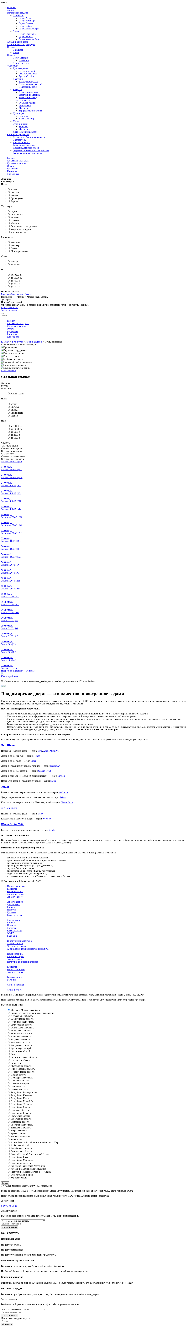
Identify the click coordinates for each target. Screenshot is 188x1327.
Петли (16, 121)
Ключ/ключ (24, 116)
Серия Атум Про (27, 20)
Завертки (17, 89)
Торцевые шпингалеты (30, 110)
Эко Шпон (18, 15)
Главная (11, 158)
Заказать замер (14, 959)
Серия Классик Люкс (29, 39)
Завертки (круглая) (28, 92)
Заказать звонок (9, 310)
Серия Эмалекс (26, 23)
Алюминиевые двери (17, 42)
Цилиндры (18, 113)
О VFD (10, 933)
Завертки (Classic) (28, 97)
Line (40, 751)
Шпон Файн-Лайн (12, 824)
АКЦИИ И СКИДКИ (18, 160)
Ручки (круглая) (27, 71)
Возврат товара (14, 915)
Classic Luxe (67, 802)
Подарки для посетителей (26, 147)
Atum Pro (54, 751)
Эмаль (16, 31)
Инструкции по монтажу (19, 941)
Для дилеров (13, 904)
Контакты (12, 171)
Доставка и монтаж (16, 163)
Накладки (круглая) (28, 81)
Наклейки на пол (21, 142)
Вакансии (12, 936)
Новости (11, 909)
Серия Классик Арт (28, 28)
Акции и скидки (15, 894)
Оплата (10, 166)
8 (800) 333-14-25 (9, 307)
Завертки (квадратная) (30, 95)
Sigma (53, 781)
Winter (63, 797)
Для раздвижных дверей (25, 132)
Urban (33, 761)
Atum (45, 751)
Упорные (23, 126)
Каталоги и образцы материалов (29, 137)
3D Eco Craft (9, 807)
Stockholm (63, 792)
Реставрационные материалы (27, 153)
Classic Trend (44, 771)
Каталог (11, 907)
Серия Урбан (25, 26)
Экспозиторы (19, 140)
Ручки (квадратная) (28, 73)
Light (40, 813)
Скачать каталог (15, 943)
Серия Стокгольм (27, 34)
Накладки (18, 79)
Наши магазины (15, 891)
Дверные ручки (20, 68)
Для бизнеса (13, 174)
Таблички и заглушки (24, 145)
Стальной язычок (27, 102)
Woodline (46, 818)
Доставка (11, 912)
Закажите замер (15, 897)
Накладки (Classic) (28, 87)
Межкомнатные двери (18, 12)
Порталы (11, 47)
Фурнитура (12, 65)
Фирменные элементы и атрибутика (31, 150)
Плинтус (11, 55)
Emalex (61, 776)
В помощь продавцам (18, 134)
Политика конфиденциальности (23, 962)
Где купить (12, 168)
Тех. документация (16, 946)
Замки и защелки (21, 100)
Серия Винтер (26, 36)
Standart (52, 830)
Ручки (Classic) (26, 76)
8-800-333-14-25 (9, 1205)
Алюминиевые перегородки (21, 44)
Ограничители (20, 124)
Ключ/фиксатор (26, 118)
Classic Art (55, 766)
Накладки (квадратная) (30, 84)
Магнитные (25, 108)
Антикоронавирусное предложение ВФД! (28, 949)
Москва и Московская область (16, 294)
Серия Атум (25, 18)
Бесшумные (25, 105)
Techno (36, 756)
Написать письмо (16, 969)
